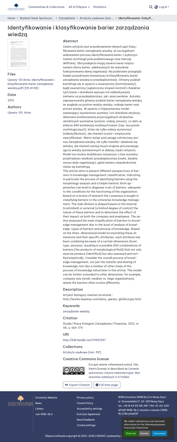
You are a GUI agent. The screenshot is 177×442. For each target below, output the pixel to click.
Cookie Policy (85, 403)
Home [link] (11, 18)
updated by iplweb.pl (119, 436)
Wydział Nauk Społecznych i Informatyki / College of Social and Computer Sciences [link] (37, 18)
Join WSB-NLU (44, 414)
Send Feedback (86, 419)
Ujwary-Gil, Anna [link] (19, 112)
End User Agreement (88, 414)
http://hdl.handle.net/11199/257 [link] (84, 340)
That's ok (131, 433)
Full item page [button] (108, 385)
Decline (144, 433)
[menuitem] (79, 7)
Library (39, 408)
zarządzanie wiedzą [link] (76, 311)
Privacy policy (85, 397)
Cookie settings (86, 425)
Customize (159, 433)
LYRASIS (100, 436)
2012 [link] (11, 100)
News (38, 403)
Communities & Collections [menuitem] (46, 7)
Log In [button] (163, 7)
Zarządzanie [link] (67, 18)
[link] (33, 84)
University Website (46, 397)
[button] (16, 6)
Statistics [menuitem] (99, 7)
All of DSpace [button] (78, 7)
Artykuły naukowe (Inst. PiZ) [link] (97, 18)
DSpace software (55, 436)
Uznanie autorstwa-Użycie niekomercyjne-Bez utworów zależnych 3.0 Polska (114, 373)
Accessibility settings (89, 408)
